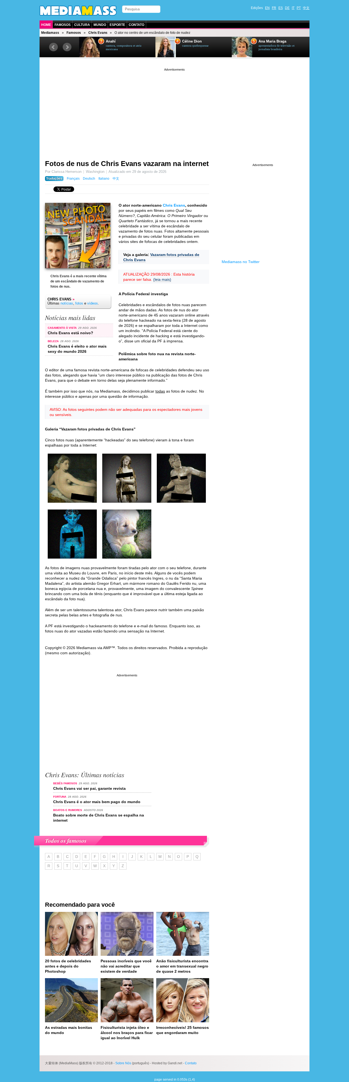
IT (293, 8)
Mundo (100, 25)
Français (73, 178)
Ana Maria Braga (272, 41)
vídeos (92, 303)
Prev (53, 47)
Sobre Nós (123, 1063)
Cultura (82, 25)
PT (299, 8)
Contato (136, 25)
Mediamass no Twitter (241, 262)
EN (267, 8)
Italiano (103, 178)
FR (274, 8)
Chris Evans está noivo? (70, 333)
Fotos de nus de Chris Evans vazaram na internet (127, 163)
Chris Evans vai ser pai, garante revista (89, 788)
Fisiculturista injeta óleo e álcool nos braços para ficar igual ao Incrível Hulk (127, 1032)
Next (67, 47)
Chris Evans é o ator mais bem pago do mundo (96, 802)
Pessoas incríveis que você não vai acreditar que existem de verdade (126, 966)
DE (287, 8)
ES (280, 8)
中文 (306, 8)
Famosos (63, 25)
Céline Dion (192, 41)
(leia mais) (162, 279)
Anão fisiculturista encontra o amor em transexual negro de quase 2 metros (182, 966)
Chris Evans (97, 33)
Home (46, 25)
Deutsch (89, 178)
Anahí (111, 41)
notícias (67, 303)
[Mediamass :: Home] (78, 10)
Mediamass (50, 33)
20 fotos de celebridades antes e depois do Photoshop (68, 966)
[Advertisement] (174, 110)
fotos (79, 303)
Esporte (117, 25)
